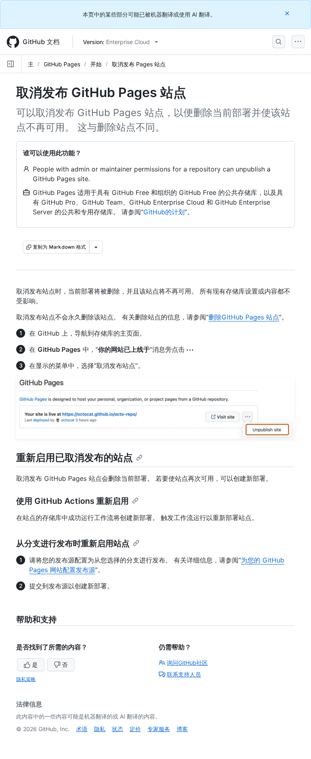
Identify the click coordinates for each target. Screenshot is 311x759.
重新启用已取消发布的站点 (74, 457)
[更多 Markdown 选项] (96, 247)
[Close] (287, 13)
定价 (135, 728)
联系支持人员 (184, 674)
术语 (81, 728)
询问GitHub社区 (187, 662)
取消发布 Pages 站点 (139, 64)
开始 (96, 64)
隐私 (99, 728)
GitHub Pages (62, 64)
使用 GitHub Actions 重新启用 (72, 501)
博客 (182, 728)
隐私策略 (26, 679)
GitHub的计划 (164, 212)
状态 (117, 728)
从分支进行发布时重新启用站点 (73, 543)
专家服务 (158, 728)
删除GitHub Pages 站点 (244, 317)
